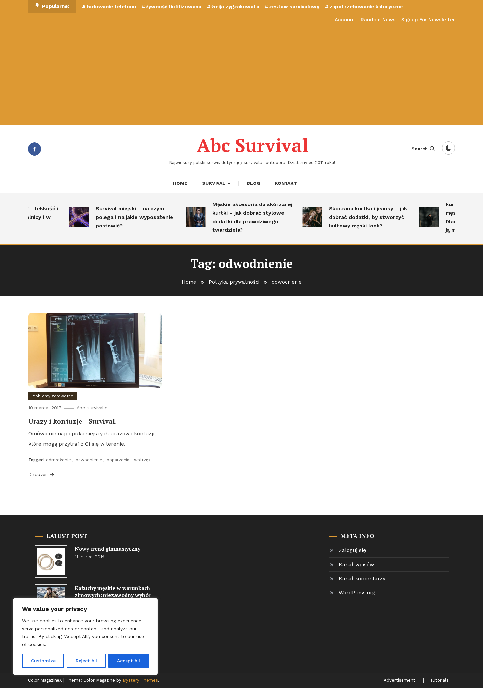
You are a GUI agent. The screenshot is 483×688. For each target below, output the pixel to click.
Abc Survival (252, 145)
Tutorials (439, 680)
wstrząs (142, 459)
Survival (213, 183)
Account (345, 20)
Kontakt (286, 183)
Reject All (86, 660)
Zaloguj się (352, 550)
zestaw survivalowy (294, 7)
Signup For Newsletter (428, 20)
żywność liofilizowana (173, 7)
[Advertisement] (241, 75)
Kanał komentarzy (362, 578)
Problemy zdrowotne (52, 396)
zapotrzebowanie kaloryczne (366, 7)
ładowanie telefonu (111, 7)
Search (419, 148)
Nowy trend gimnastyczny (107, 548)
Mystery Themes (140, 680)
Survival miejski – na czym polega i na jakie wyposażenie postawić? (127, 217)
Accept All (128, 660)
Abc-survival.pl (93, 407)
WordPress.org (357, 593)
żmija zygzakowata (235, 7)
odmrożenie (58, 459)
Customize (43, 660)
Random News (378, 20)
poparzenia (118, 459)
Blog (253, 183)
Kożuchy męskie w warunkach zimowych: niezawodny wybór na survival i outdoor (113, 595)
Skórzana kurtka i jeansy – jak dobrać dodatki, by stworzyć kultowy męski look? (361, 217)
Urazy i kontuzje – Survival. (72, 421)
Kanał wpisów (356, 564)
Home (180, 183)
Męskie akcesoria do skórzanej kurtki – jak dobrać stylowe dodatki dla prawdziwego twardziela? (245, 217)
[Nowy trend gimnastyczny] (51, 561)
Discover (38, 474)
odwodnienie (89, 459)
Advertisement (399, 680)
